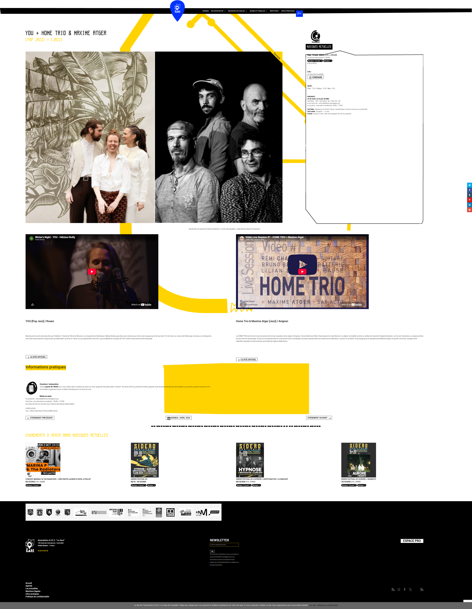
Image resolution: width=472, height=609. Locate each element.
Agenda (206, 11)
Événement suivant (317, 418)
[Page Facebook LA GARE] (288, 2)
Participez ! (274, 11)
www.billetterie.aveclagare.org (329, 103)
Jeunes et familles (257, 11)
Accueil (29, 583)
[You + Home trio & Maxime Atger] (154, 222)
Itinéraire (317, 77)
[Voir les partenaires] (123, 520)
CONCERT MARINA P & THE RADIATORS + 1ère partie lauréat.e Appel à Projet (58, 479)
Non (314, 605)
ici (221, 565)
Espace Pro (412, 541)
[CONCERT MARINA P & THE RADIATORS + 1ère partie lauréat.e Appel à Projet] (43, 477)
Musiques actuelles (236, 11)
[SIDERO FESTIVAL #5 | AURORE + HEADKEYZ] (358, 477)
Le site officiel (38, 357)
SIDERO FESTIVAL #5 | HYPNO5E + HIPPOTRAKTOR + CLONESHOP (262, 479)
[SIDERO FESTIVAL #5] (145, 477)
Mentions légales (33, 591)
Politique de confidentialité (37, 596)
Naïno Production (253, 229)
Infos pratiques (288, 11)
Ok (311, 605)
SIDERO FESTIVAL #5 (139, 479)
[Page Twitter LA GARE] (292, 2)
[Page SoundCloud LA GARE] (285, 2)
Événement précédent (41, 418)
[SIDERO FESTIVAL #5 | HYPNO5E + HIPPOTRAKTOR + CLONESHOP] (250, 477)
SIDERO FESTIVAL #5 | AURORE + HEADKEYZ (358, 479)
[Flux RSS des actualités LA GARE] (281, 2)
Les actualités (32, 588)
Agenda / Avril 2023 (180, 418)
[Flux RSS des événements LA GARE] (299, 2)
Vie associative (217, 11)
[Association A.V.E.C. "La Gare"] (30, 552)
